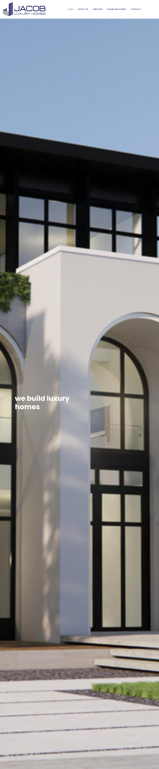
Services (98, 9)
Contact (136, 9)
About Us (83, 9)
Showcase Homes (116, 9)
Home (70, 9)
